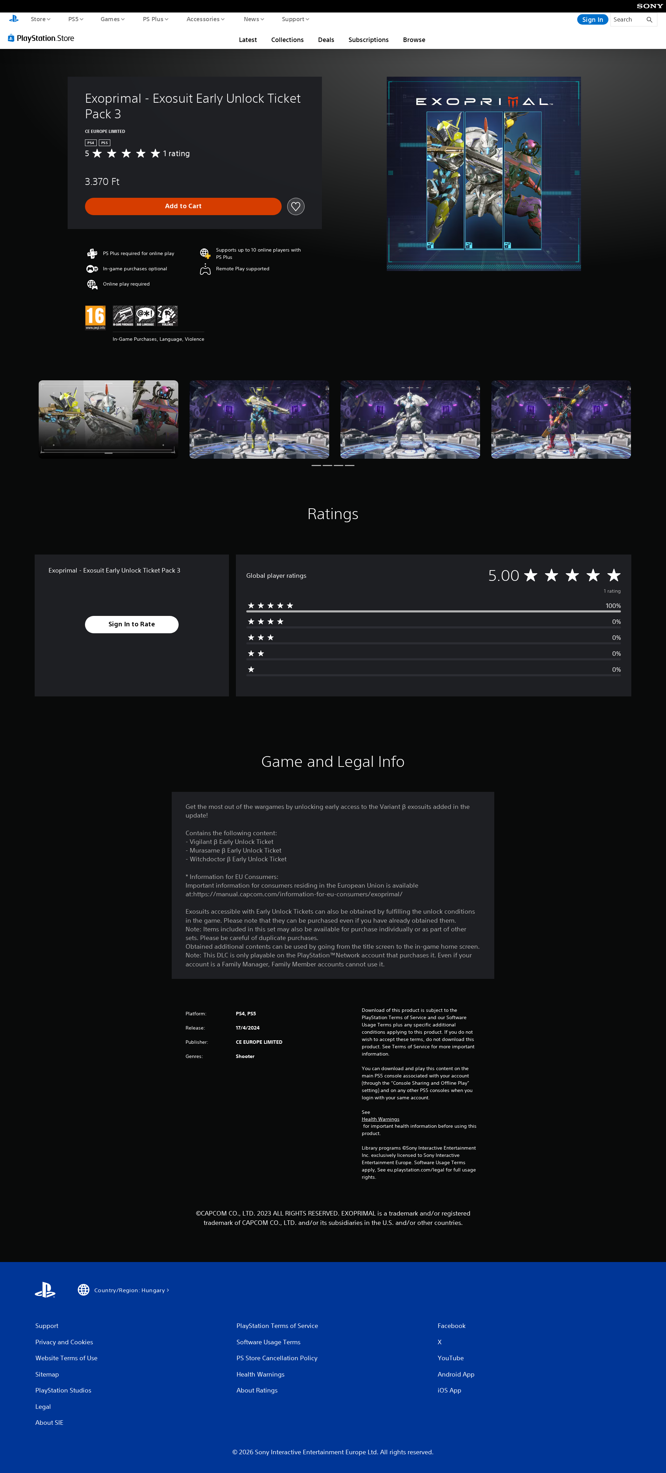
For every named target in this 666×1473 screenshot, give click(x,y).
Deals (326, 39)
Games (110, 18)
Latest (248, 39)
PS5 (73, 18)
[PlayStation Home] (14, 19)
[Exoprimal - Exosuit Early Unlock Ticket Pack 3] (108, 419)
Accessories (203, 18)
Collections (287, 39)
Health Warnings (381, 1119)
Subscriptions (369, 39)
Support (293, 18)
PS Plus (153, 18)
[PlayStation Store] (43, 37)
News (251, 18)
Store (38, 18)
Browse (414, 39)
